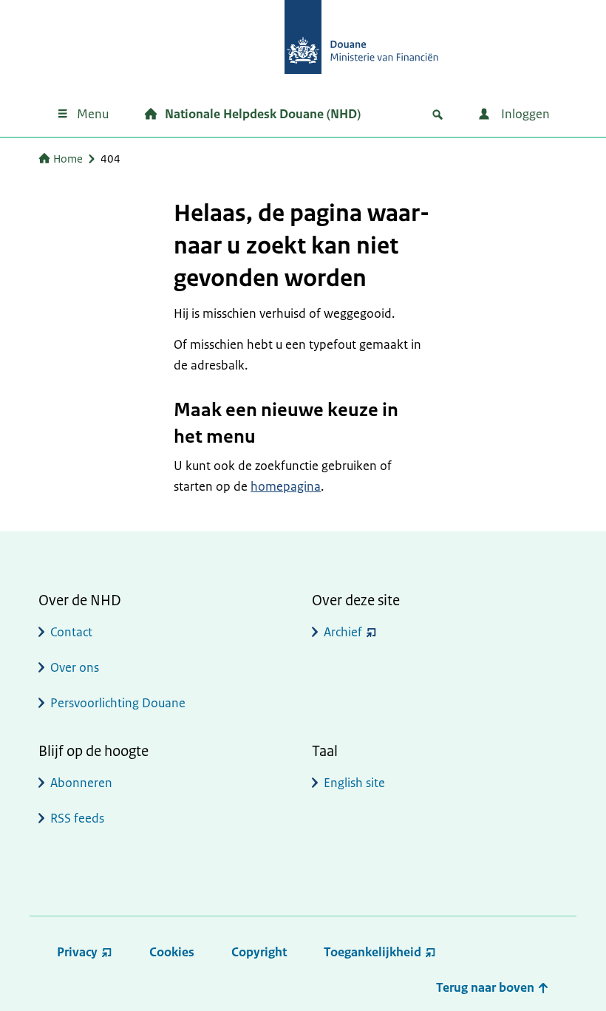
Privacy (77, 952)
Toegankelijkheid (372, 952)
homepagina (286, 486)
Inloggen (524, 114)
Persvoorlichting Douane (117, 703)
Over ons (74, 667)
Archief (343, 632)
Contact (71, 632)
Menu (93, 114)
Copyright (259, 952)
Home (68, 159)
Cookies (171, 952)
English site (354, 783)
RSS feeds (77, 818)
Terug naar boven (486, 987)
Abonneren (81, 783)
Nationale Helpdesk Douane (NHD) (263, 114)
